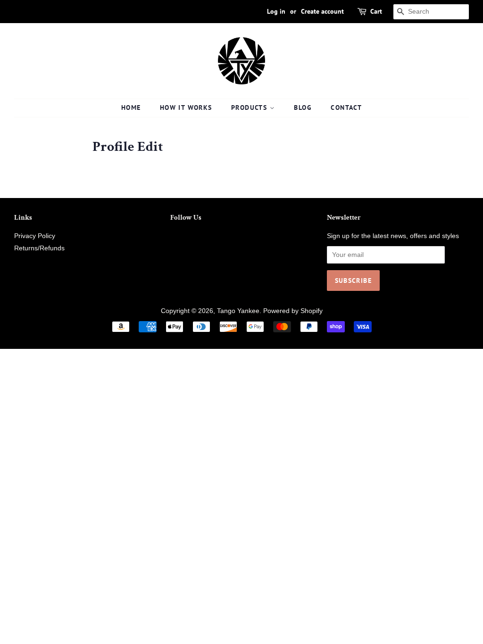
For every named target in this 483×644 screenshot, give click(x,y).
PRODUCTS (250, 107)
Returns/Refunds (39, 248)
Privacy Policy (34, 235)
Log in (276, 11)
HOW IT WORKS (186, 107)
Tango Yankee (238, 310)
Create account (322, 11)
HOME (131, 107)
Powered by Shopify (293, 310)
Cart (376, 11)
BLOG (303, 107)
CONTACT (346, 107)
